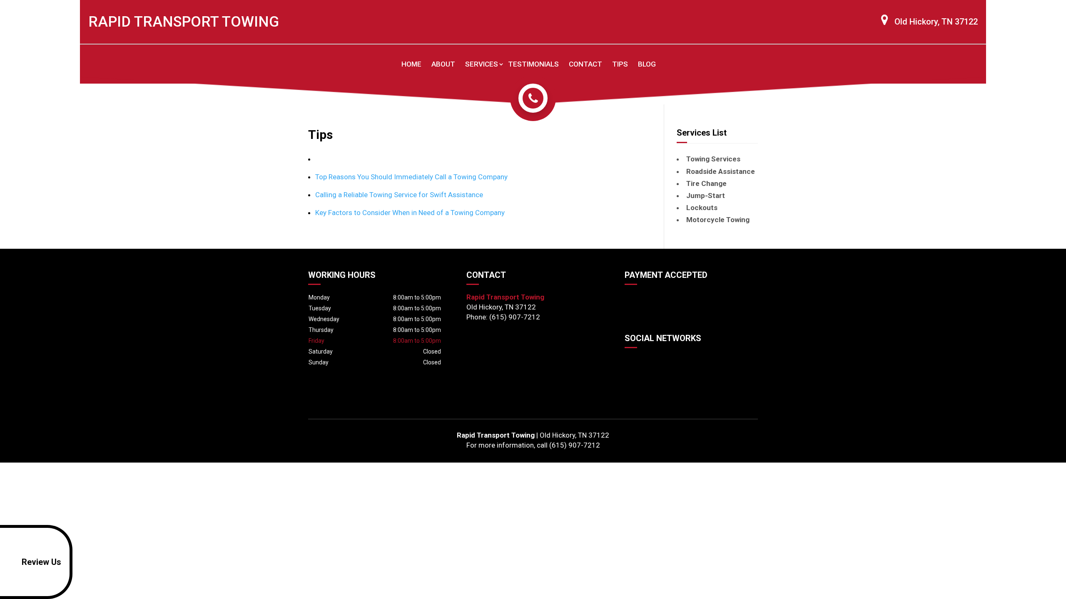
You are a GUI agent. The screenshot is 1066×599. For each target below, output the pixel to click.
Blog (647, 64)
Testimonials (533, 64)
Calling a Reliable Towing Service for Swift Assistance (399, 195)
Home (411, 64)
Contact (585, 64)
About (443, 64)
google (631, 362)
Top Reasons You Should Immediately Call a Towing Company (411, 177)
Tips (620, 64)
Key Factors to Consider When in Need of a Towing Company (410, 212)
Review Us (41, 562)
